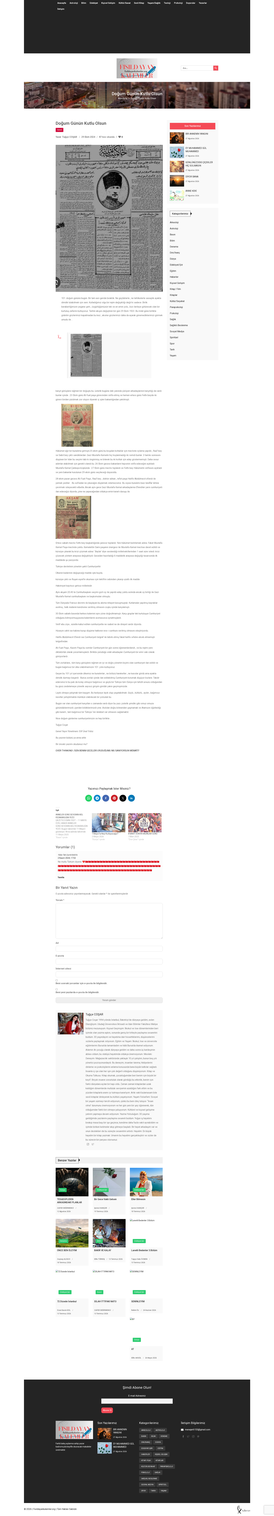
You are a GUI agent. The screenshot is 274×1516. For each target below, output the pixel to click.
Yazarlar (203, 3)
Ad (57, 943)
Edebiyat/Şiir (176, 264)
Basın (172, 234)
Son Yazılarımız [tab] (193, 126)
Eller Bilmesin (138, 1199)
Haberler (174, 277)
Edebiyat (94, 3)
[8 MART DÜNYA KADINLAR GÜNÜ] (145, 822)
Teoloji (167, 3)
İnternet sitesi (63, 968)
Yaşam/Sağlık (154, 3)
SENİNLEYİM (138, 1301)
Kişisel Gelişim (108, 3)
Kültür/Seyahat (177, 301)
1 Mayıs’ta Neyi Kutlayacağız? (105, 834)
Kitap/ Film (175, 289)
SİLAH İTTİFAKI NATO (105, 1301)
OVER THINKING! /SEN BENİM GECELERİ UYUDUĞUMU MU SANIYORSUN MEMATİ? (97, 750)
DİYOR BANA (192, 176)
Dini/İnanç (175, 252)
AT (132, 1349)
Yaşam (173, 355)
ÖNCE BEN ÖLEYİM (67, 1250)
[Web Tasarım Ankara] (243, 1509)
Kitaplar (173, 295)
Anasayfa (61, 3)
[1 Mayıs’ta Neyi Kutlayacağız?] (108, 822)
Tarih (172, 349)
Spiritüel (174, 337)
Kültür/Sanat (125, 3)
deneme (174, 246)
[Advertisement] (137, 33)
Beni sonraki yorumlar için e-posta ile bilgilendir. (81, 983)
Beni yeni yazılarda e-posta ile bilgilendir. (77, 992)
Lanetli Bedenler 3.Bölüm (144, 1250)
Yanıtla (61, 877)
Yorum (60, 900)
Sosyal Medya (177, 331)
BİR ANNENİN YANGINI (197, 133)
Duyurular (190, 3)
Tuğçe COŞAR (94, 1014)
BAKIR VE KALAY (102, 1250)
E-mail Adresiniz (137, 1395)
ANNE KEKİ (191, 191)
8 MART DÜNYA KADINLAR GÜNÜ (142, 834)
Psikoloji (178, 3)
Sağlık (173, 319)
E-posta (60, 955)
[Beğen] (120, 136)
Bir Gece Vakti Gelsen (105, 1199)
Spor (172, 343)
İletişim (60, 9)
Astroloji (74, 3)
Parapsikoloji (176, 307)
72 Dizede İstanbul (66, 1301)
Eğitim (173, 271)
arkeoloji (174, 222)
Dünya (173, 258)
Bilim (83, 3)
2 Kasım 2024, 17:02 (67, 858)
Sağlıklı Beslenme (179, 325)
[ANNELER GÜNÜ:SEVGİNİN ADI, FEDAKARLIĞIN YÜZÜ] (74, 826)
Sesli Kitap (139, 3)
